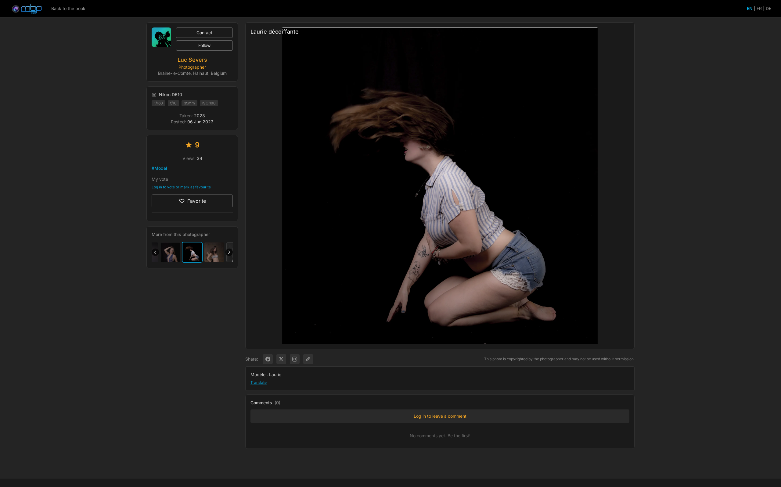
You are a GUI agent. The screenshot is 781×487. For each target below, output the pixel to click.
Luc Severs (192, 59)
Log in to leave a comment (440, 416)
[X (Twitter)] (281, 359)
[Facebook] (268, 359)
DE (768, 8)
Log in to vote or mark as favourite (181, 187)
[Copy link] (308, 359)
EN (750, 8)
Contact (204, 32)
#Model (159, 168)
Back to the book (68, 8)
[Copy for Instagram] (295, 359)
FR (759, 8)
